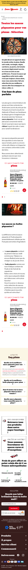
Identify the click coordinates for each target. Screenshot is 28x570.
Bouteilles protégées (18, 473)
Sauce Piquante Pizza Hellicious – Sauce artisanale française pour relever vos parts (17, 177)
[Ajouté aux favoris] (25, 170)
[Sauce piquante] (11, 9)
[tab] (14, 369)
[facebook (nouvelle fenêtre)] (18, 555)
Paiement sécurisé (7, 473)
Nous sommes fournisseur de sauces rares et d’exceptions (15, 446)
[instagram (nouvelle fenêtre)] (23, 555)
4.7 (19, 527)
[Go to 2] (4, 196)
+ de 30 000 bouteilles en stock (20, 480)
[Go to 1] (2, 196)
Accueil (3, 16)
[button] (14, 364)
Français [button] (12, 559)
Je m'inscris (14, 508)
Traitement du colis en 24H (5, 480)
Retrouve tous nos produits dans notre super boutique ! (15, 427)
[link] (20, 9)
